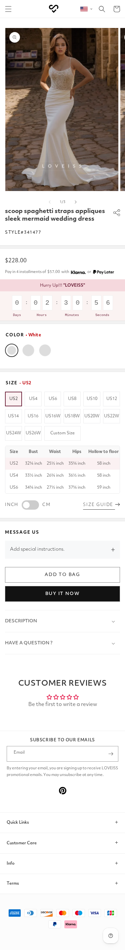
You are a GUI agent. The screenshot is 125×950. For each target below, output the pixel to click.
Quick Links (18, 822)
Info (11, 863)
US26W (33, 433)
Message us (22, 532)
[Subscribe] (110, 754)
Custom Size (62, 433)
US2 (13, 399)
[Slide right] (75, 202)
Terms (13, 883)
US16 (33, 416)
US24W (13, 433)
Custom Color (45, 350)
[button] (8, 9)
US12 (111, 399)
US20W (91, 416)
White (11, 350)
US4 (33, 399)
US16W (52, 416)
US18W (72, 416)
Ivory (28, 350)
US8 (72, 399)
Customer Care (22, 843)
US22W (111, 416)
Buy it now (62, 593)
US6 (53, 399)
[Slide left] (49, 202)
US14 (13, 416)
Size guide (99, 505)
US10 (92, 399)
